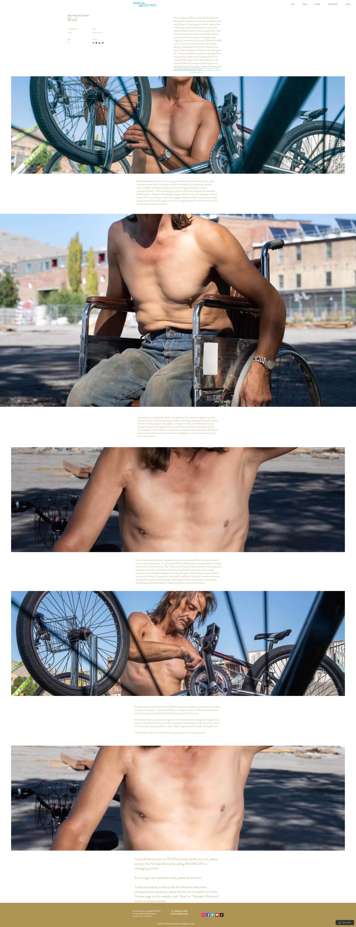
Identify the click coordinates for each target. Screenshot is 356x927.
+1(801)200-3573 (181, 911)
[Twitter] (96, 43)
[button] (332, 4)
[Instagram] (103, 43)
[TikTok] (221, 915)
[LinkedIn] (99, 43)
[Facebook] (93, 43)
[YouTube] (217, 915)
